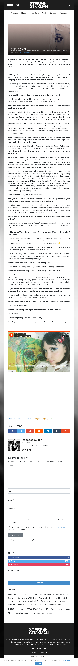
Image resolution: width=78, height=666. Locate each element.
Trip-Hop (40, 614)
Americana (57, 595)
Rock (51, 609)
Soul (26, 614)
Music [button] (23, 13)
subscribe (61, 527)
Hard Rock (61, 601)
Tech (44, 13)
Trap (35, 614)
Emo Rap (21, 601)
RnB (45, 609)
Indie (30, 605)
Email (11, 500)
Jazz (63, 605)
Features (14, 13)
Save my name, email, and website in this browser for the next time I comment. (35, 521)
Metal (67, 605)
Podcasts (63, 13)
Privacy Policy (32, 653)
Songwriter (16, 613)
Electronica (53, 598)
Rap (40, 609)
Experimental (28, 601)
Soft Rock (66, 609)
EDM (45, 597)
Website (11, 509)
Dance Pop (37, 598)
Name (11, 491)
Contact (53, 13)
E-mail (11, 575)
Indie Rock (44, 605)
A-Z (49, 653)
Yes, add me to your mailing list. (23, 540)
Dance (29, 598)
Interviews (35, 13)
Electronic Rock (64, 598)
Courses (39, 17)
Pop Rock (20, 609)
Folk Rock (49, 601)
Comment (12, 466)
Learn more (65, 660)
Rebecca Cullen (25, 53)
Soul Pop (31, 614)
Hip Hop (18, 604)
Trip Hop (48, 614)
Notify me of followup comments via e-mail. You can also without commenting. (36, 528)
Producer (32, 609)
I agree (38, 663)
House (26, 605)
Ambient (47, 595)
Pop (11, 609)
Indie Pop (36, 605)
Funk (54, 601)
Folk (34, 601)
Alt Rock (39, 595)
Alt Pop (29, 594)
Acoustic (12, 595)
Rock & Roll (59, 609)
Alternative (20, 595)
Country (21, 598)
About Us (43, 653)
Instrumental (55, 605)
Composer (12, 598)
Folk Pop (41, 601)
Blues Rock (66, 595)
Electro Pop (13, 601)
